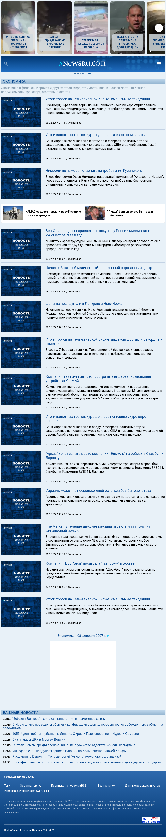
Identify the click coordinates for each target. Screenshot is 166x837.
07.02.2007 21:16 (56, 367)
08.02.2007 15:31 (56, 158)
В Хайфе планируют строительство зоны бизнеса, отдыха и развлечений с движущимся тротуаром (86, 762)
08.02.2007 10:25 (56, 327)
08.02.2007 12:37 (56, 259)
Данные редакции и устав (142, 785)
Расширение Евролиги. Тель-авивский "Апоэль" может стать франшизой (66, 756)
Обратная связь (31, 785)
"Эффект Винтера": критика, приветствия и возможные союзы (59, 718)
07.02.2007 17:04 (56, 407)
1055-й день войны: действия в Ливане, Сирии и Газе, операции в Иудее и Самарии (75, 734)
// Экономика (73, 122)
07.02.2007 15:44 (56, 444)
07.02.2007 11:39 (56, 554)
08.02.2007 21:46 (56, 122)
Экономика (14, 81)
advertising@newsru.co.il (33, 790)
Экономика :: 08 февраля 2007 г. (81, 636)
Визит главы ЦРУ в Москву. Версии (38, 739)
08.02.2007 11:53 (56, 291)
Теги (7, 785)
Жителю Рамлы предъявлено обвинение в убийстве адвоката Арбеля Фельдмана (73, 745)
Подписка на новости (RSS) (69, 785)
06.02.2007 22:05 (56, 623)
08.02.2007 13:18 (56, 194)
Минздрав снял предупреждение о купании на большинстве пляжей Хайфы (69, 751)
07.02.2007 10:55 (56, 587)
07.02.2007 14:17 (56, 481)
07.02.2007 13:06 (56, 514)
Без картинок (106, 785)
